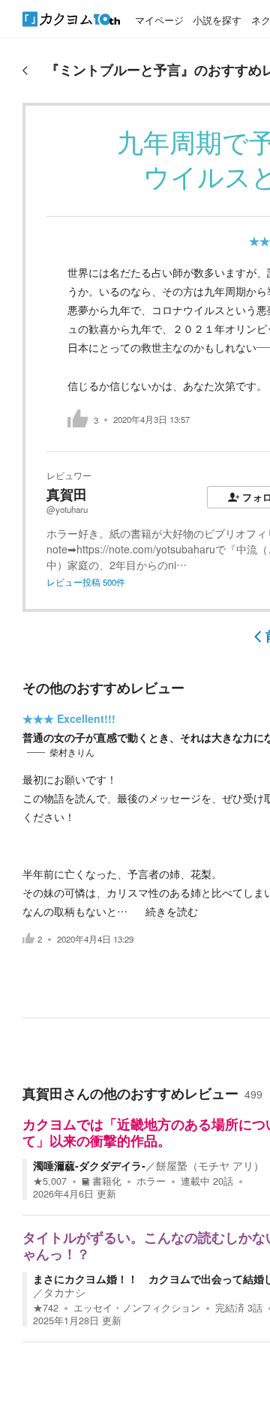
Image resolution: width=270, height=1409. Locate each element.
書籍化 (107, 1181)
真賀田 (66, 494)
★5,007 (50, 1181)
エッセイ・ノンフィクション (137, 1308)
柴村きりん (72, 752)
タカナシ (65, 1292)
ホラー (151, 1181)
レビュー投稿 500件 (85, 582)
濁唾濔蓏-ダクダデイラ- (89, 1165)
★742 (45, 1308)
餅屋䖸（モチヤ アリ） (210, 1165)
